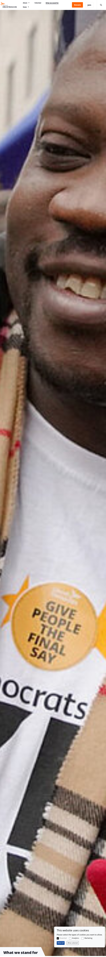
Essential (63, 938)
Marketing (88, 938)
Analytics (75, 938)
